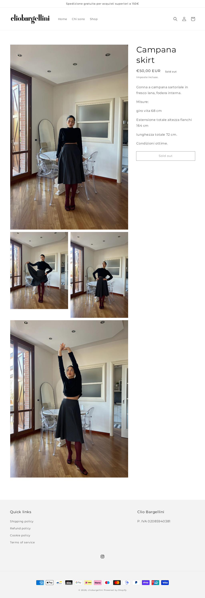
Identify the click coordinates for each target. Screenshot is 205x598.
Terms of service (22, 542)
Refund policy (20, 528)
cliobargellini (95, 590)
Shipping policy (22, 521)
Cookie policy (20, 535)
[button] (175, 19)
